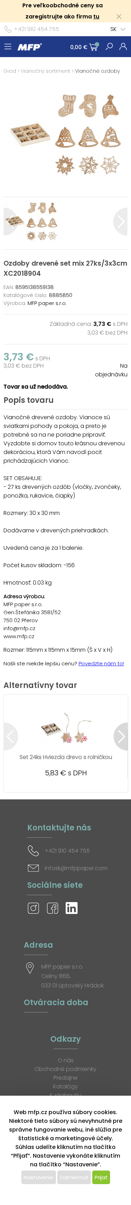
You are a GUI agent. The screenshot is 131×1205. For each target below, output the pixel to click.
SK (113, 29)
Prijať (101, 1177)
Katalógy (65, 1086)
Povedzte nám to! (101, 663)
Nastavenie (38, 1177)
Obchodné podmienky (65, 1069)
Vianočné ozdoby (97, 71)
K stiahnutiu (65, 1095)
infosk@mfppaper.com (76, 868)
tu (96, 17)
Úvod (9, 71)
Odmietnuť (74, 1177)
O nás (66, 1060)
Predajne (65, 1078)
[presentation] (10, 222)
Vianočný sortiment (45, 71)
